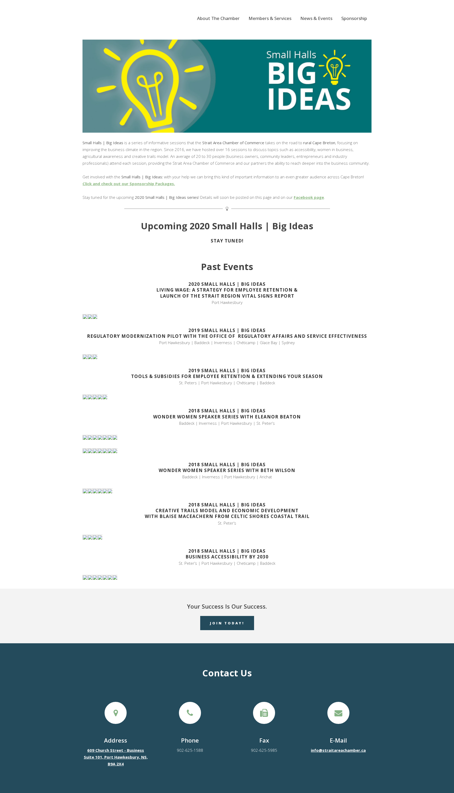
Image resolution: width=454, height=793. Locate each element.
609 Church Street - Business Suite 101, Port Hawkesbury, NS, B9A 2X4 (116, 757)
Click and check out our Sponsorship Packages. (128, 183)
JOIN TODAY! (227, 623)
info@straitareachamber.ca (338, 750)
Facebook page (309, 197)
